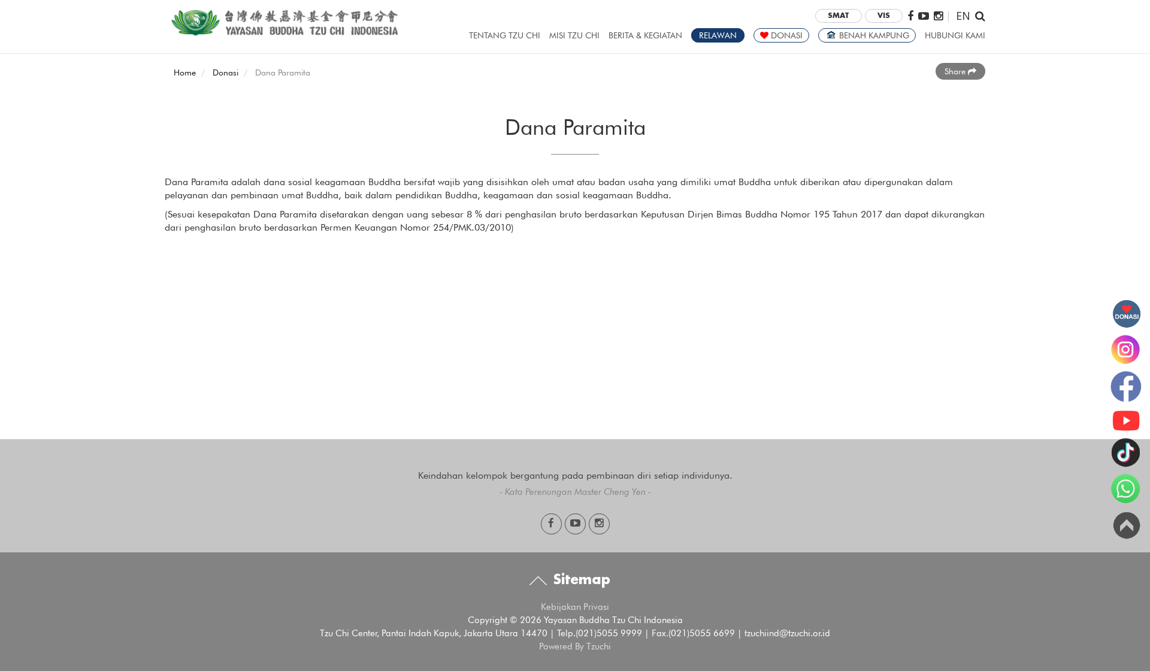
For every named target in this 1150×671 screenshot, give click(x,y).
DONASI (785, 35)
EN (963, 15)
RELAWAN (718, 35)
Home (185, 72)
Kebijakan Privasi (575, 607)
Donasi (225, 72)
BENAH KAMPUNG (873, 35)
